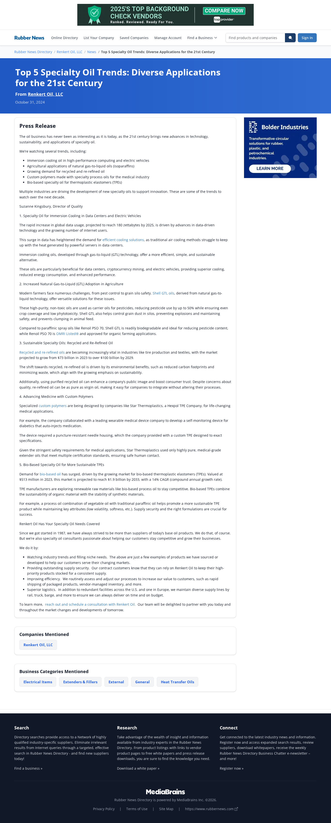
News (91, 51)
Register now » (232, 768)
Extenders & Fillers (80, 681)
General (142, 681)
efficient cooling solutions (123, 239)
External (116, 681)
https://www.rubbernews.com (210, 809)
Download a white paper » (138, 768)
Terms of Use (137, 809)
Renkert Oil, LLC (69, 51)
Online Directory (64, 37)
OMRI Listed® (67, 333)
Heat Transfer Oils (177, 681)
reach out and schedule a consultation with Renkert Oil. (90, 604)
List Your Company (99, 37)
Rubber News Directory (33, 51)
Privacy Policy (104, 809)
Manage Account (167, 37)
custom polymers (53, 405)
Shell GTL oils (163, 293)
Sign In (307, 37)
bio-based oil (50, 474)
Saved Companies (134, 37)
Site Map (166, 809)
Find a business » (28, 768)
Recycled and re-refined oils (42, 352)
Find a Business (200, 37)
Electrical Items (38, 681)
